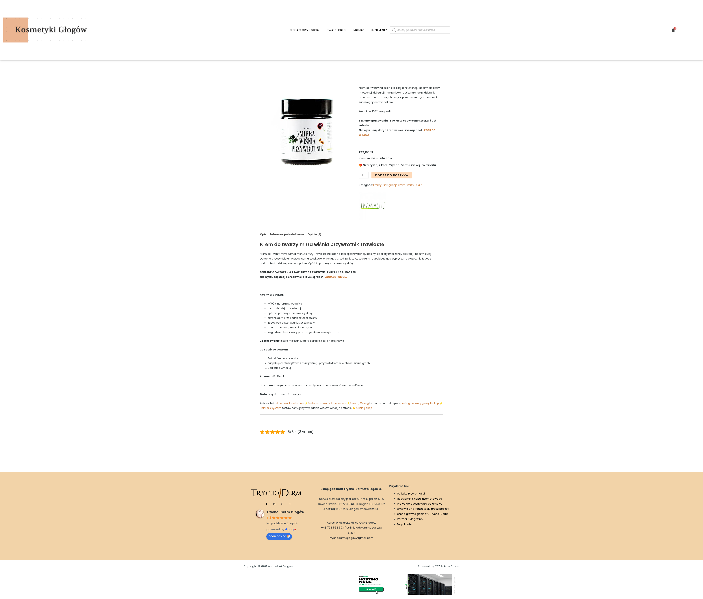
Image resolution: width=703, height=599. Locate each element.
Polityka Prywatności (411, 493)
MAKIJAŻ (359, 30)
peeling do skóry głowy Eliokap (420, 403)
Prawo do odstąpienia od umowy (419, 503)
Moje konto (404, 524)
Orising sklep (364, 408)
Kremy (377, 185)
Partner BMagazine (410, 519)
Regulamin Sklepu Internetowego (419, 499)
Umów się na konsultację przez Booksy (423, 509)
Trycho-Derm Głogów (285, 512)
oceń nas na (277, 536)
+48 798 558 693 (332, 527)
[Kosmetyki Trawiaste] (372, 206)
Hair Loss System (270, 408)
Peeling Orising (359, 403)
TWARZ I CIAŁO (336, 30)
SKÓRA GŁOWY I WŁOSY (304, 30)
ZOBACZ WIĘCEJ (336, 277)
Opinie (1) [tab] (314, 234)
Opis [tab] (263, 234)
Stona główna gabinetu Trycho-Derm (422, 514)
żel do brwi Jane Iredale (290, 403)
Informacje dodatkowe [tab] (287, 234)
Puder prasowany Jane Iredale (327, 403)
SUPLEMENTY (379, 30)
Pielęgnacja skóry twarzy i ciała (402, 185)
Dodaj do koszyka (391, 175)
